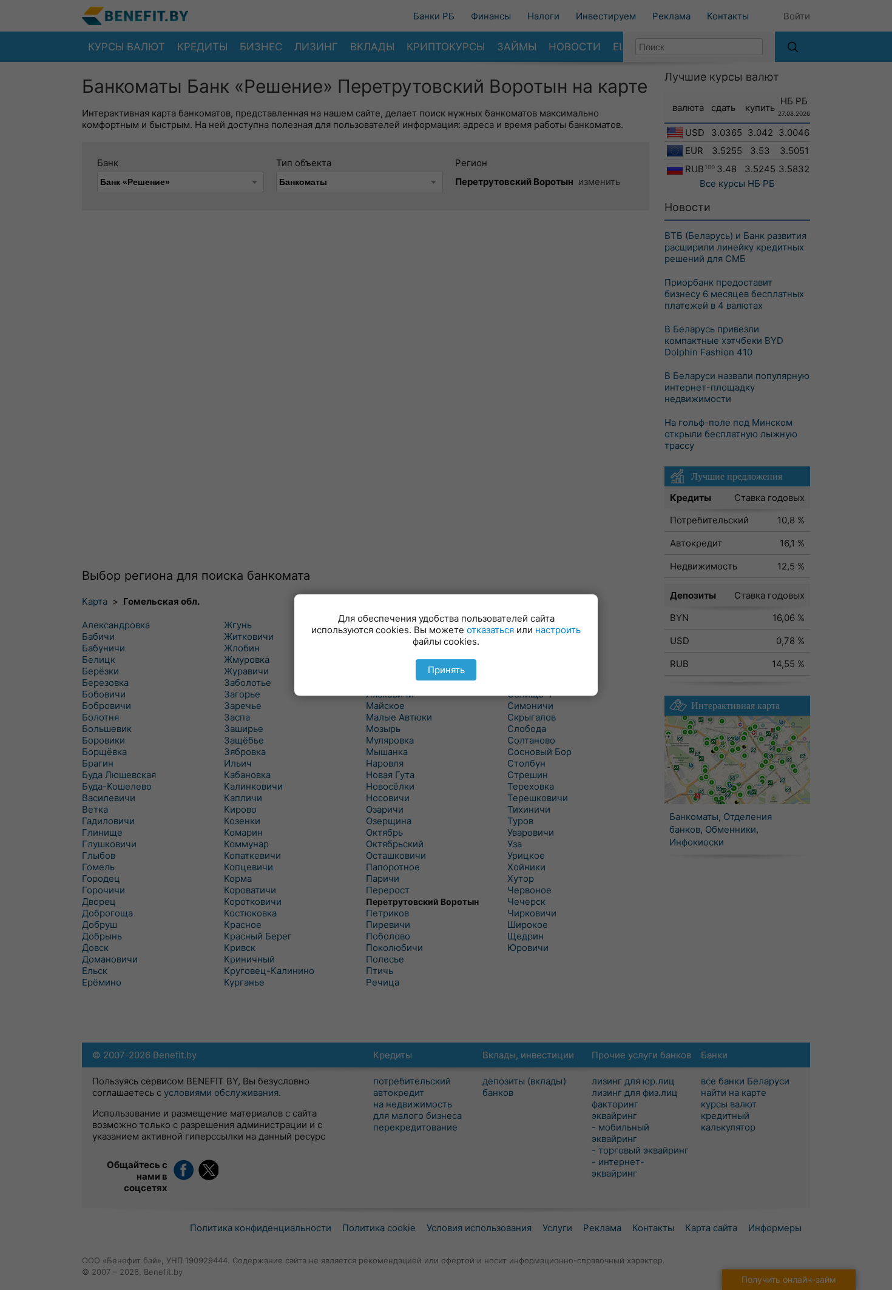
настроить (558, 630)
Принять (446, 670)
